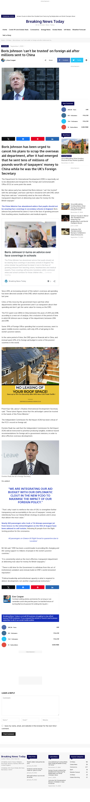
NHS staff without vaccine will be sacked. (35, 776)
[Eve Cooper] (3, 60)
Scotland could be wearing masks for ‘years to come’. (34, 769)
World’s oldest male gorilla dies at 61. (36, 762)
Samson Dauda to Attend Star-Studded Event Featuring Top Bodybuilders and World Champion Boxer (79, 219)
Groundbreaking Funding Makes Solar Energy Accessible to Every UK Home (78, 206)
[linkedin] (13, 607)
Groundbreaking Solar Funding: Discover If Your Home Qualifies (72, 159)
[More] (86, 60)
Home (3, 40)
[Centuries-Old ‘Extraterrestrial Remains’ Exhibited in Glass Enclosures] (65, 231)
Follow (56, 633)
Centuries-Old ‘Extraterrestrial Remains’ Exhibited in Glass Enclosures (37, 16)
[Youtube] (81, 22)
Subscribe (55, 645)
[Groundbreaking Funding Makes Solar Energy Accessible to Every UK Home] (65, 206)
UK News (8, 40)
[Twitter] (78, 22)
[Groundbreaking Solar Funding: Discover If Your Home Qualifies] (74, 146)
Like (57, 627)
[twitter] (20, 607)
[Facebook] (71, 22)
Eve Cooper (11, 60)
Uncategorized (66, 156)
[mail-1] (16, 607)
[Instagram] (75, 22)
